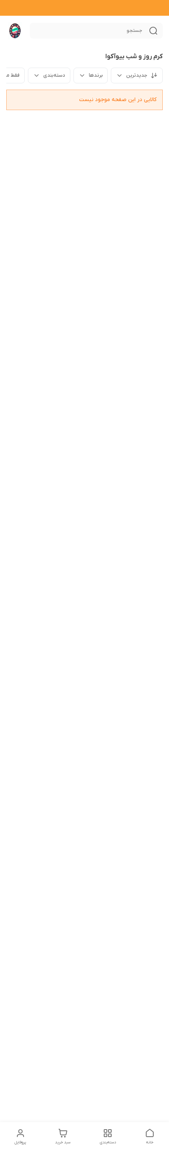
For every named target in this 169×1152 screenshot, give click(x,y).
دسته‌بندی (54, 75)
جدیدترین (136, 75)
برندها (96, 75)
